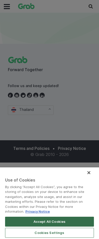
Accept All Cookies (49, 222)
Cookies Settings (49, 233)
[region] (49, 203)
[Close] (88, 172)
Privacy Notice (37, 211)
